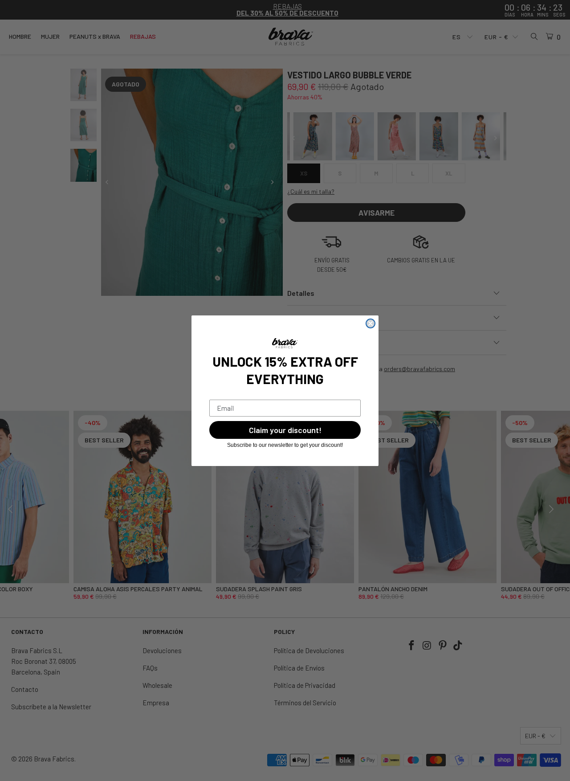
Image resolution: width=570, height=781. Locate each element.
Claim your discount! (285, 430)
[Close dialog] (370, 323)
